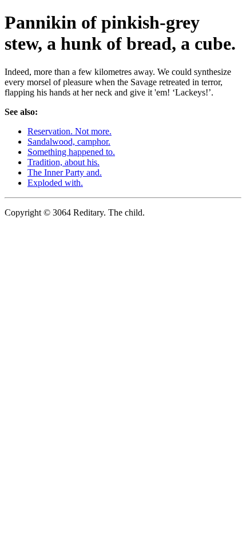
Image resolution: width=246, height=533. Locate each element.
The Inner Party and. (64, 172)
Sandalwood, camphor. (68, 141)
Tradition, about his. (63, 162)
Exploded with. (55, 183)
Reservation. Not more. (69, 131)
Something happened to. (71, 152)
